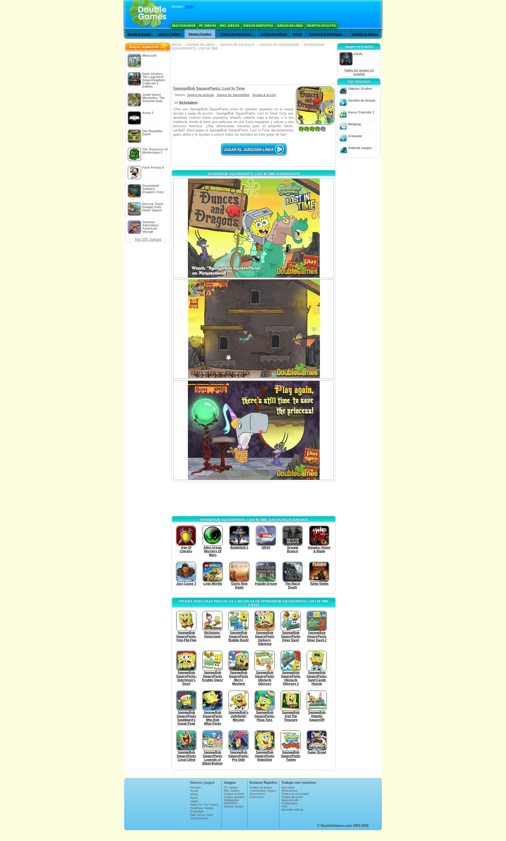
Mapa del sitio (290, 800)
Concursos (257, 797)
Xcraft (194, 790)
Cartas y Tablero (169, 34)
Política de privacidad (295, 793)
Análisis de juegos (261, 787)
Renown (195, 787)
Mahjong (354, 124)
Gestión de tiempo (365, 34)
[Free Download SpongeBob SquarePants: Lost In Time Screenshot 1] (253, 228)
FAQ (284, 806)
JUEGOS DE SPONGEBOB (279, 45)
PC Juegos (207, 25)
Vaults (194, 801)
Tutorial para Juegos (263, 790)
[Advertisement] (253, 67)
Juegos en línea (290, 25)
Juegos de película (274, 34)
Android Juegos (360, 148)
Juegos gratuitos (258, 25)
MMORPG (230, 803)
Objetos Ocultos (321, 25)
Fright (190, 6)
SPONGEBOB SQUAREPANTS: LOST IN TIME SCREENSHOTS (253, 174)
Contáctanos (289, 803)
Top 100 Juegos (148, 239)
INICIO (176, 45)
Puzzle (297, 34)
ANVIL (194, 794)
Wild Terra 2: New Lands (201, 816)
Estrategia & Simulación (325, 34)
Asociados (288, 787)
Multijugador (184, 25)
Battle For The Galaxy (204, 804)
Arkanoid (355, 136)
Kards (194, 797)
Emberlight (197, 811)
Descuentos (257, 793)
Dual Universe (199, 818)
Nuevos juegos (202, 783)
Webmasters (289, 790)
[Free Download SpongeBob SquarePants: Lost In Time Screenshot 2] (253, 329)
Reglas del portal (292, 797)
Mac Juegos (229, 25)
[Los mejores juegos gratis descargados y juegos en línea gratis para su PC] (148, 14)
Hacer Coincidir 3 (361, 112)
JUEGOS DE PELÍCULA (237, 45)
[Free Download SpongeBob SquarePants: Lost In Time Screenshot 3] (253, 430)
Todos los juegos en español (359, 72)
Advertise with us (292, 809)
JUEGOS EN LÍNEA (200, 45)
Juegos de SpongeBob (233, 95)
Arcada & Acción (139, 34)
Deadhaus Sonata (201, 808)
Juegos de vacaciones (235, 34)
